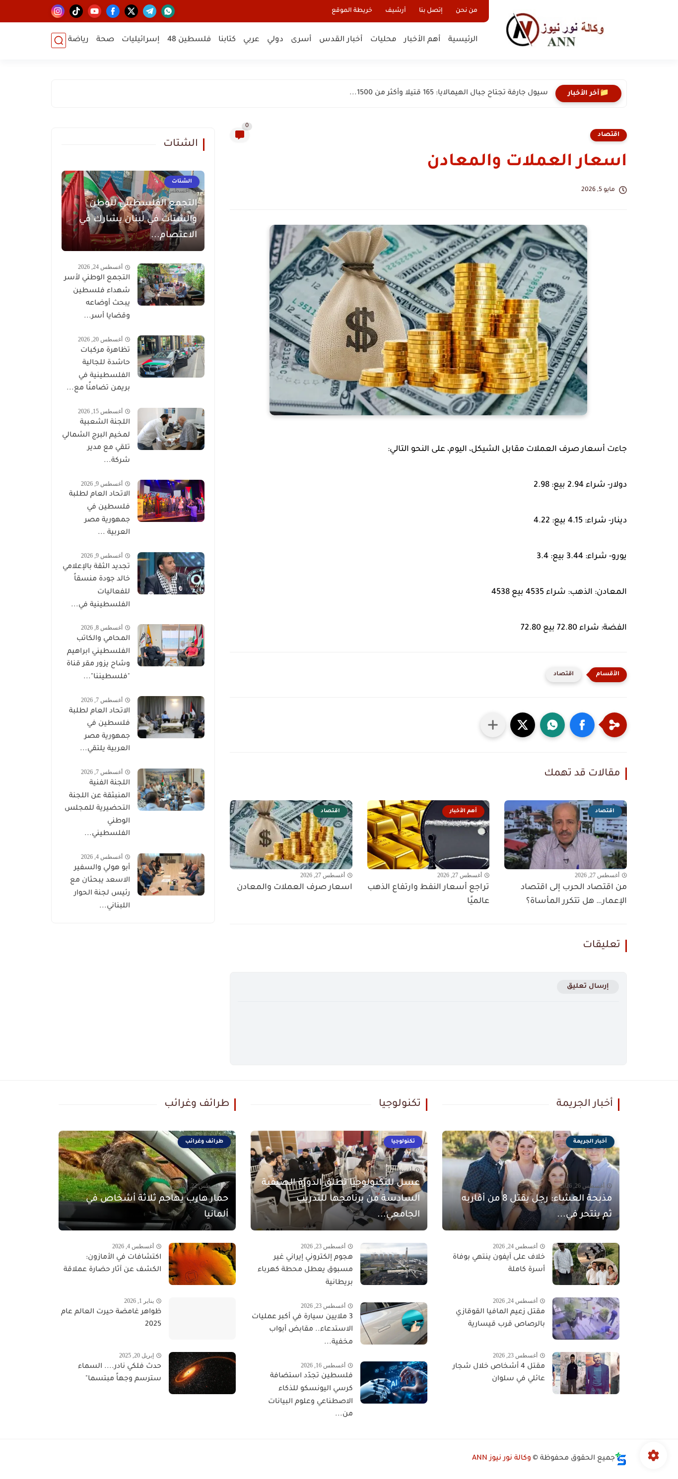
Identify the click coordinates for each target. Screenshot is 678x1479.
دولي (275, 40)
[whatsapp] (168, 11)
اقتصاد (608, 134)
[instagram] (58, 11)
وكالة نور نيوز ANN (501, 1459)
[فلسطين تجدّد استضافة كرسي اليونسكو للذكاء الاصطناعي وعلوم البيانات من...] (393, 1382)
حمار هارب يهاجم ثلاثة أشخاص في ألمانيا (157, 1207)
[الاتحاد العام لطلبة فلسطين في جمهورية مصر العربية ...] (170, 501)
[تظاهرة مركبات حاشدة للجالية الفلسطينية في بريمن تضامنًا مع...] (170, 356)
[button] (582, 724)
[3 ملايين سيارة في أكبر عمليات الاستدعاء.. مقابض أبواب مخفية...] (393, 1323)
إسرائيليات (141, 40)
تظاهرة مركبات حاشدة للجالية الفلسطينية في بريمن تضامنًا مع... (98, 369)
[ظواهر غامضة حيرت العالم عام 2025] (202, 1318)
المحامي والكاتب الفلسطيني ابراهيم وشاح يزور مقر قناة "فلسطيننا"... (98, 658)
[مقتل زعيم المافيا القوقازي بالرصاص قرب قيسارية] (585, 1318)
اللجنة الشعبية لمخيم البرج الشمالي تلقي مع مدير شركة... (96, 442)
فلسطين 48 (189, 40)
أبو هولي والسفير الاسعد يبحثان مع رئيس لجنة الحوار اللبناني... (100, 887)
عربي (251, 40)
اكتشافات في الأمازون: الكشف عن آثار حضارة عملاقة (112, 1264)
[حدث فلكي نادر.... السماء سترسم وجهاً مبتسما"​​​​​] (202, 1373)
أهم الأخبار (422, 40)
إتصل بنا (431, 10)
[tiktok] (76, 11)
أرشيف (395, 10)
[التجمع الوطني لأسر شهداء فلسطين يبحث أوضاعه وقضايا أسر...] (170, 284)
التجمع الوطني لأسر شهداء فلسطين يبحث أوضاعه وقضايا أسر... (97, 297)
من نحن (466, 10)
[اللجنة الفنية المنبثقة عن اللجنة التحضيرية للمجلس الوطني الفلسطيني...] (170, 790)
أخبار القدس (341, 40)
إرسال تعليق (588, 986)
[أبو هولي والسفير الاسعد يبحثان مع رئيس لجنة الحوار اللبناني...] (170, 874)
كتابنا (227, 40)
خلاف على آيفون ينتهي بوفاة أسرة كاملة (499, 1264)
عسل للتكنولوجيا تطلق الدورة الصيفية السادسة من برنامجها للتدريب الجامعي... (341, 1199)
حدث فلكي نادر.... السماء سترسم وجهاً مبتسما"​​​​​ (119, 1373)
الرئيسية (463, 40)
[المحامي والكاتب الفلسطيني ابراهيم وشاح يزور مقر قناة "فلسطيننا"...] (170, 645)
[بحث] (58, 40)
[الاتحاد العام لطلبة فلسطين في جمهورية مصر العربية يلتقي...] (170, 717)
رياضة (78, 40)
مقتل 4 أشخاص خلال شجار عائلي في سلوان (499, 1373)
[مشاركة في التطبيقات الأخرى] (492, 724)
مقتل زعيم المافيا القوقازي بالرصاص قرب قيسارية (500, 1318)
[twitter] (131, 11)
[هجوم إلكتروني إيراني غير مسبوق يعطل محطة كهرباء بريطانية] (393, 1264)
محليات (383, 40)
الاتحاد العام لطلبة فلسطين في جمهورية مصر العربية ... (99, 514)
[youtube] (94, 11)
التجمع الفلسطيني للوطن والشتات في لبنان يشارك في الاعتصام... (138, 220)
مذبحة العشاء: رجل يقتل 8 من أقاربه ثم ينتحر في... (537, 1207)
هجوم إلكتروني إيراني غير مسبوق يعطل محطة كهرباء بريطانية (305, 1270)
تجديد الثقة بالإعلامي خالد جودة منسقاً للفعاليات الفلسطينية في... (96, 586)
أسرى (301, 40)
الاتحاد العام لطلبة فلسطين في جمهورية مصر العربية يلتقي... (99, 730)
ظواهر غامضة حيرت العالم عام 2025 (111, 1318)
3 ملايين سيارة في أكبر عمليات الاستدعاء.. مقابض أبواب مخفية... (302, 1330)
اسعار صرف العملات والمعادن (294, 887)
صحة (105, 40)
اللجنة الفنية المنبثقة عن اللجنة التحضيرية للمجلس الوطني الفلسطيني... (97, 808)
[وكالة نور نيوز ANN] (560, 29)
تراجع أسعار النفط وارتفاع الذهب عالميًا (428, 894)
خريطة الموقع (352, 10)
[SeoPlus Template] (621, 1459)
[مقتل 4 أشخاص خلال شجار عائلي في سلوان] (585, 1373)
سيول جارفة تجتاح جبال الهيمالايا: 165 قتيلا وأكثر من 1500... (448, 93)
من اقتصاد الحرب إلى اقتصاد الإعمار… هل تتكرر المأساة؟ (574, 894)
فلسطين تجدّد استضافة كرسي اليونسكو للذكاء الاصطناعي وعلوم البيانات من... (310, 1395)
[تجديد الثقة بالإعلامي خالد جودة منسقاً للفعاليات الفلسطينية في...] (170, 573)
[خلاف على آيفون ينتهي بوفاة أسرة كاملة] (585, 1264)
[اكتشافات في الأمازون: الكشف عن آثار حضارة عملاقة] (202, 1264)
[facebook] (113, 11)
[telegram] (149, 11)
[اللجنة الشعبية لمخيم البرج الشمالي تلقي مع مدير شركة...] (170, 429)
